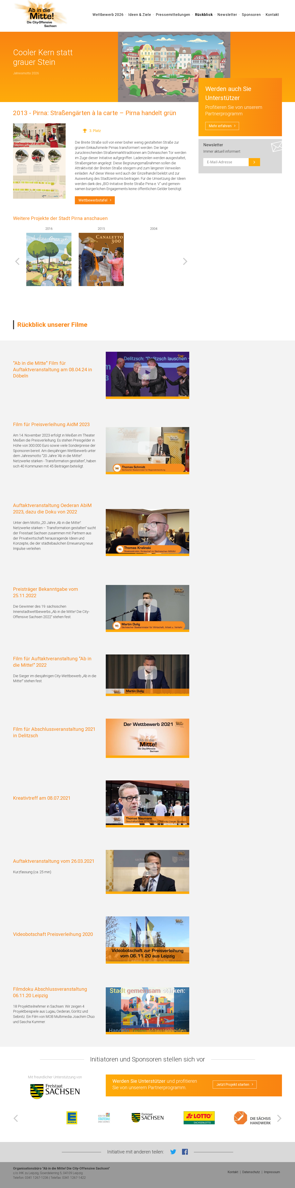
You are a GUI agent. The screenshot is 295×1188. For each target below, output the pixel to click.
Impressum (272, 1172)
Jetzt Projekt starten (232, 1084)
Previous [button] (17, 261)
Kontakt (272, 14)
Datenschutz (251, 1172)
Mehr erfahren (220, 126)
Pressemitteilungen (173, 14)
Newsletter (227, 14)
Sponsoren (251, 14)
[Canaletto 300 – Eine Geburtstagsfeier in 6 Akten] (101, 265)
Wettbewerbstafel (92, 200)
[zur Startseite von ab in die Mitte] (41, 14)
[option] (49, 256)
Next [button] (185, 261)
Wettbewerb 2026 (108, 14)
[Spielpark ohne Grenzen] (48, 265)
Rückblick (204, 14)
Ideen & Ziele (139, 14)
